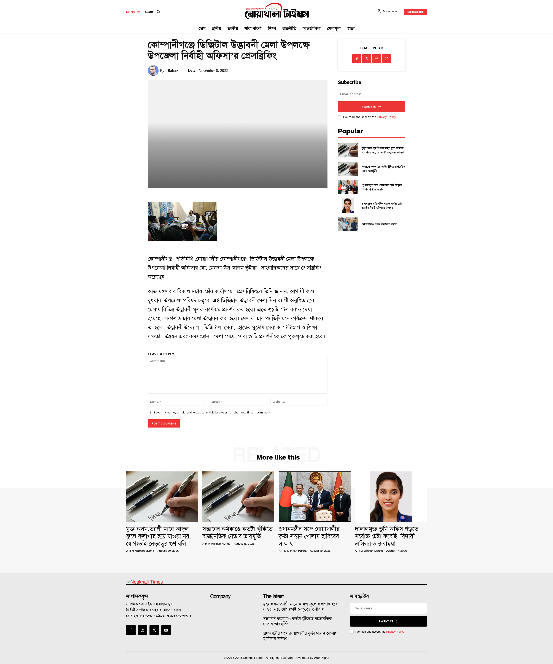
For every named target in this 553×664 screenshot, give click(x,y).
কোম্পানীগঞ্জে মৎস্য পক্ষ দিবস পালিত (379, 224)
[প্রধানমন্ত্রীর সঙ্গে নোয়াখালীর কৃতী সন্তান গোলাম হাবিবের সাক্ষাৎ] (348, 187)
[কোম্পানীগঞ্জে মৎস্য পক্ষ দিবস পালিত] (348, 224)
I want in (369, 106)
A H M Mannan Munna (140, 550)
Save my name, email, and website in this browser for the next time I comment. (212, 412)
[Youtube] (166, 630)
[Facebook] (356, 58)
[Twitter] (366, 58)
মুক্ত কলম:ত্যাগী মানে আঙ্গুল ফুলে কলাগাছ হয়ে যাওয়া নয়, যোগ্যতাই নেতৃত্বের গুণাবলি (383, 150)
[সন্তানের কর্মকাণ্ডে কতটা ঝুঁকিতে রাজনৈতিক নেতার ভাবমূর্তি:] (348, 169)
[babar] (154, 70)
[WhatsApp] (386, 58)
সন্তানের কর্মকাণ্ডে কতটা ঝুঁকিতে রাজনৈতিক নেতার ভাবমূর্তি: (237, 532)
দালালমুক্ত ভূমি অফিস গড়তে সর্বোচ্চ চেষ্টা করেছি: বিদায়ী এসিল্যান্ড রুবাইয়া (382, 205)
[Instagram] (142, 630)
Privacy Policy (386, 117)
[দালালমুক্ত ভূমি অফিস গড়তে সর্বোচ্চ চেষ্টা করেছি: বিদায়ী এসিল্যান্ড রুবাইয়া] (348, 205)
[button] (153, 11)
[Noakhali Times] (277, 10)
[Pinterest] (376, 58)
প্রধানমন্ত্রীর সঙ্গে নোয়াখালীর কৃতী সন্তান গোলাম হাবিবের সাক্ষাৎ (382, 187)
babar (173, 70)
